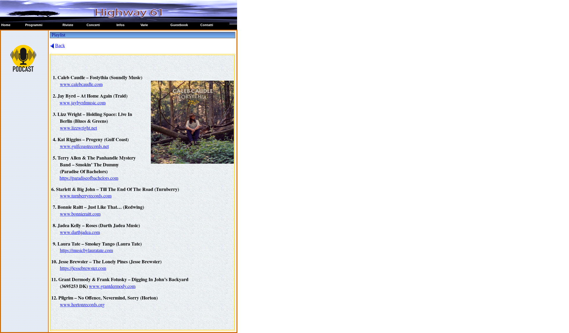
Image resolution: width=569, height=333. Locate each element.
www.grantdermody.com (112, 286)
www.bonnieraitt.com (80, 214)
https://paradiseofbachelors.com (89, 178)
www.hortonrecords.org (82, 304)
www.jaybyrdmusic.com (83, 102)
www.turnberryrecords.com (85, 195)
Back (60, 45)
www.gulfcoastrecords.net (84, 146)
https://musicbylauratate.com (86, 250)
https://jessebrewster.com (83, 268)
